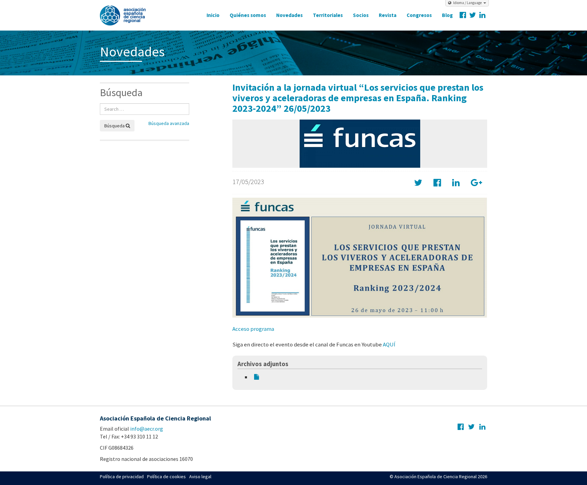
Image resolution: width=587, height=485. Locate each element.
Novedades (289, 15)
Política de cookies (166, 476)
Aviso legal (200, 476)
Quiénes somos (248, 15)
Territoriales (328, 15)
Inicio (213, 15)
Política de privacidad (122, 476)
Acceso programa (253, 329)
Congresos (419, 15)
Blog (447, 15)
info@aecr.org (146, 428)
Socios (361, 15)
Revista (387, 15)
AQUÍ (389, 344)
